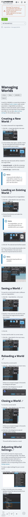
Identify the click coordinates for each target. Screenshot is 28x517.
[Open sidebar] (4, 19)
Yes (9, 514)
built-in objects (14, 104)
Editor (10, 95)
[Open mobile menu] (25, 2)
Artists (4, 95)
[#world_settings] (13, 449)
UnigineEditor (7, 27)
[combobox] (17, 2)
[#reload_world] (3, 358)
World (4, 98)
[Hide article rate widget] (17, 514)
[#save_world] (21, 288)
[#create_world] (10, 121)
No (13, 514)
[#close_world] (22, 400)
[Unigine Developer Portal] (7, 2)
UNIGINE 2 (17, 95)
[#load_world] (10, 192)
